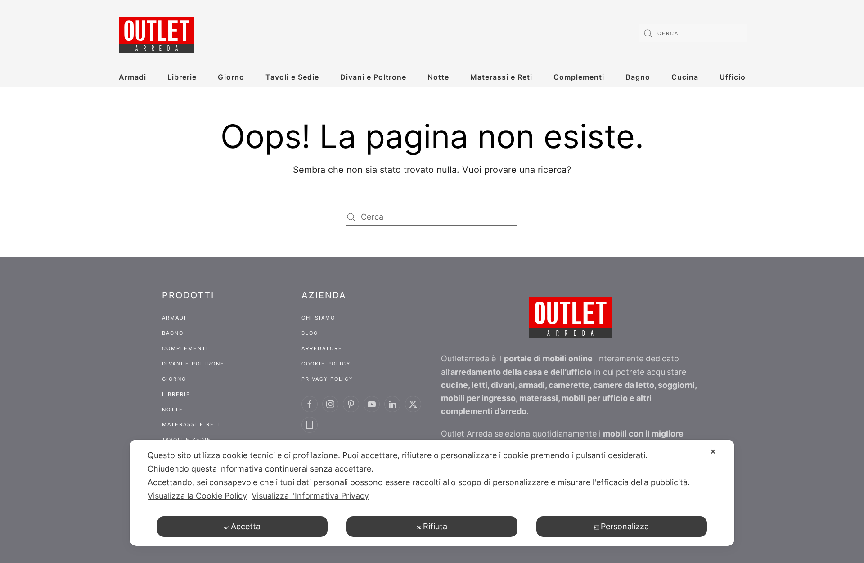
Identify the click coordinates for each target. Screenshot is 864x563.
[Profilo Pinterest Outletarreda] (351, 404)
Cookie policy (326, 363)
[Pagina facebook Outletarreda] (310, 404)
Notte (438, 76)
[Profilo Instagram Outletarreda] (330, 404)
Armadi (132, 76)
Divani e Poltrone (373, 76)
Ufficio (733, 76)
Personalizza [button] (625, 526)
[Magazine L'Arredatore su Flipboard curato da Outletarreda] (310, 425)
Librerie (182, 76)
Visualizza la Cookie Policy (197, 495)
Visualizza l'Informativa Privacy (310, 495)
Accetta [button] (246, 526)
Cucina (684, 76)
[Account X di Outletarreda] (413, 404)
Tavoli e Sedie (292, 76)
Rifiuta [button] (435, 526)
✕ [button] (713, 451)
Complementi (579, 76)
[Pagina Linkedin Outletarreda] (392, 404)
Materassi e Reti (501, 76)
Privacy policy (327, 379)
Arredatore (322, 348)
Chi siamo (318, 318)
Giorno (231, 76)
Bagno (638, 76)
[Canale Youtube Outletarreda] (372, 404)
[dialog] (432, 493)
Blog (310, 333)
